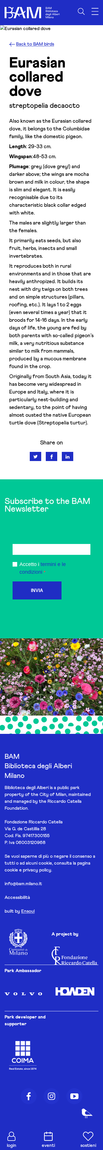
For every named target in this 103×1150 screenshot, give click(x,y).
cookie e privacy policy (28, 870)
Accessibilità (17, 897)
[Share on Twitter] (35, 456)
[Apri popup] (87, 1113)
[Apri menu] (95, 11)
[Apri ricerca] (81, 11)
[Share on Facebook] (51, 456)
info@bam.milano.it (23, 883)
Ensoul (28, 911)
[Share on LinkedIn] (67, 456)
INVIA (37, 590)
